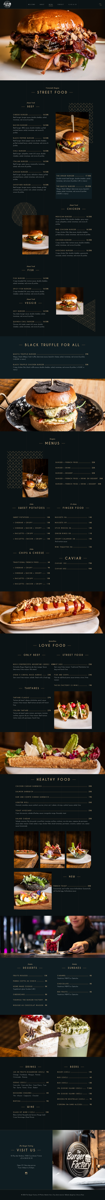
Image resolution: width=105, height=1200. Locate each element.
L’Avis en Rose (79, 1195)
